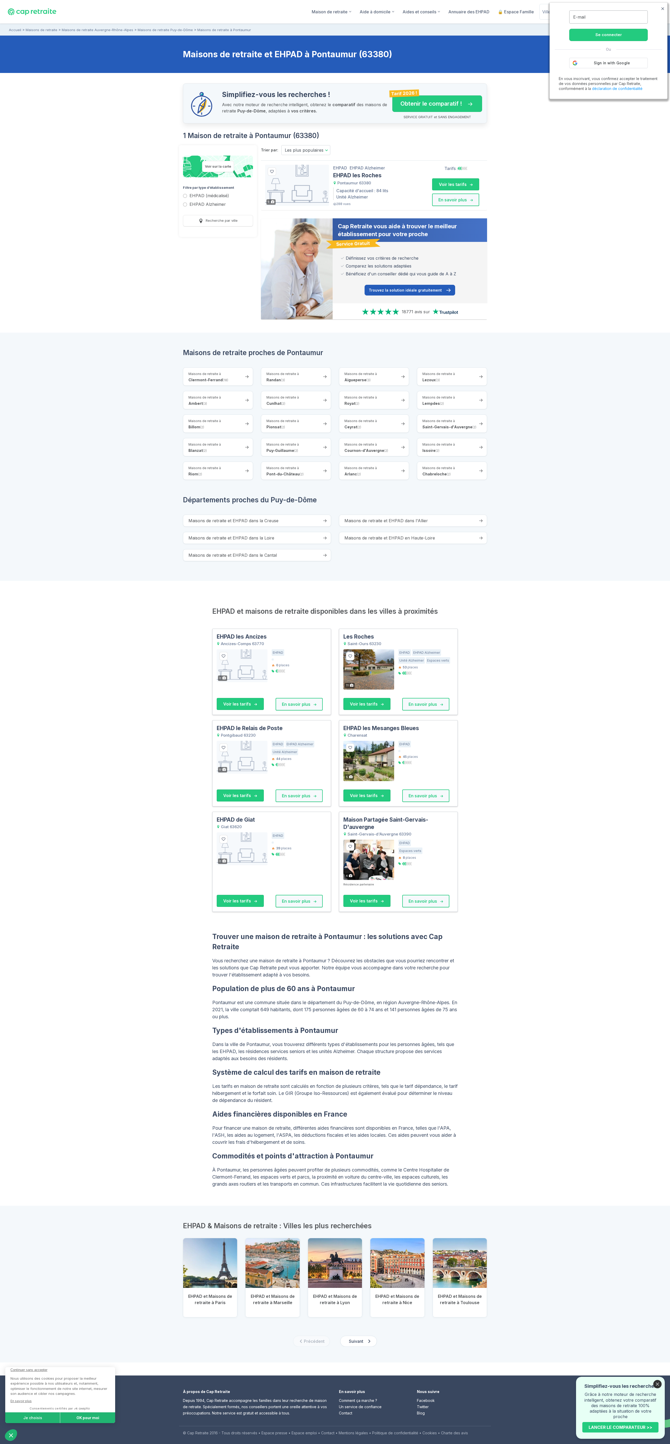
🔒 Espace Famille (516, 11)
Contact (345, 1413)
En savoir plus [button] (453, 199)
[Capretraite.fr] (32, 11)
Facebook (426, 1400)
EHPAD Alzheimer (207, 204)
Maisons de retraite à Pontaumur (224, 30)
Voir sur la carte (218, 166)
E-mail (579, 17)
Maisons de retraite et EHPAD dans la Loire (231, 538)
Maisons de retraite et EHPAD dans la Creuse (233, 520)
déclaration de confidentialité (617, 88)
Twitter (423, 1407)
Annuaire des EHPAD (468, 11)
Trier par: (269, 150)
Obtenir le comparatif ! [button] (427, 101)
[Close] (657, 1384)
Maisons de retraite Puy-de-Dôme (165, 30)
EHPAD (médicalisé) (209, 196)
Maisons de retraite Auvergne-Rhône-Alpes (97, 30)
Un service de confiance (360, 1407)
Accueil (15, 30)
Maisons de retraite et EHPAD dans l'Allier (386, 520)
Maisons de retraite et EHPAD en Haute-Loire (389, 538)
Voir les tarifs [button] (453, 184)
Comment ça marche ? (358, 1400)
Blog (421, 1413)
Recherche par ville (221, 220)
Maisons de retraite (41, 30)
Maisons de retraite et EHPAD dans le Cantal (232, 555)
